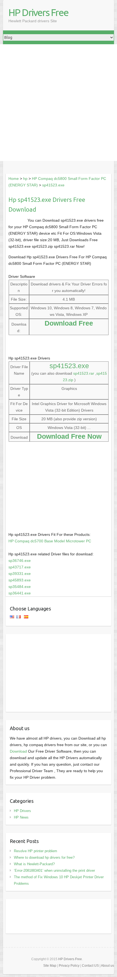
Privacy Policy (69, 966)
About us (107, 966)
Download (18, 751)
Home (13, 178)
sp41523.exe (53, 185)
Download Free (69, 323)
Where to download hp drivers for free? (44, 857)
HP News (21, 817)
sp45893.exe (19, 580)
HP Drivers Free (38, 12)
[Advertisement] (58, 102)
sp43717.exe (19, 567)
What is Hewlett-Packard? (34, 864)
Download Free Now (69, 436)
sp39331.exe (19, 573)
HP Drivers (22, 811)
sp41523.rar (83, 373)
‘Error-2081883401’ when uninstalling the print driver (54, 870)
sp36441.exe (19, 593)
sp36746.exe (19, 560)
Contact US (90, 966)
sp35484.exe (19, 586)
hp (25, 178)
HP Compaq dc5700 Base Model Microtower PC (49, 541)
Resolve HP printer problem (35, 851)
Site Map (49, 966)
